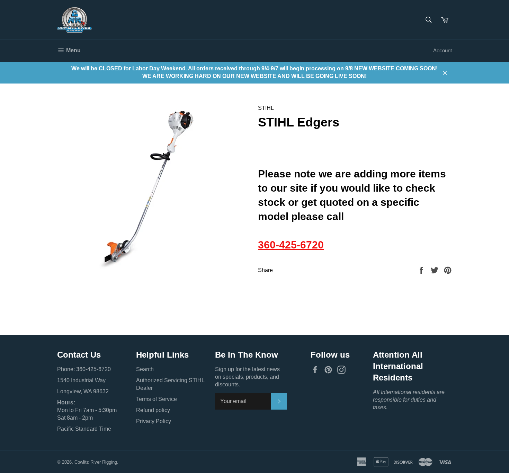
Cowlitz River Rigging (95, 462)
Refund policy (153, 410)
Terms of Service (156, 399)
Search (145, 369)
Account (442, 50)
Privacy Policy (153, 421)
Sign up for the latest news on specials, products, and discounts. (247, 376)
